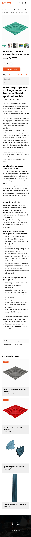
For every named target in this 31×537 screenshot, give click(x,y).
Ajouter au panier (11, 69)
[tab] (16, 79)
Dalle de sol (12, 74)
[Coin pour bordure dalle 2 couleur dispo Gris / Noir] (15, 449)
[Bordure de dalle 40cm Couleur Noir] (15, 488)
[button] (28, 3)
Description (7, 79)
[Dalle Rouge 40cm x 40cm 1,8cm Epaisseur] (15, 411)
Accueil (4, 10)
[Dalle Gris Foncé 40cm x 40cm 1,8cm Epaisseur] (15, 373)
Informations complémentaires (13, 83)
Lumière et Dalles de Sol (15, 10)
